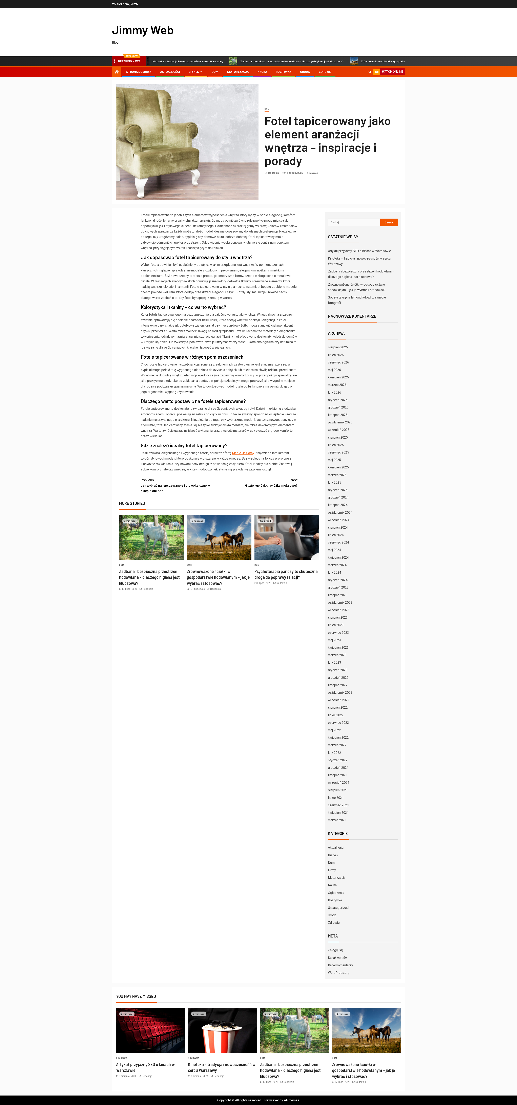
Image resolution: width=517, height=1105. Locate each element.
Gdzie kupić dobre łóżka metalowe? (271, 482)
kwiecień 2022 (338, 737)
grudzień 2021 (338, 768)
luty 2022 (334, 753)
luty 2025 (334, 482)
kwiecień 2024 (338, 557)
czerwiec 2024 (338, 542)
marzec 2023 (337, 655)
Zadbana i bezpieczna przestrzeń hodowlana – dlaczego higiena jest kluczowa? (252, 61)
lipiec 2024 (336, 535)
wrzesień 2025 (338, 430)
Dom (215, 71)
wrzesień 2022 (338, 700)
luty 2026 (334, 392)
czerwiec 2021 (338, 805)
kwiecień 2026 (338, 377)
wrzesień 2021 (338, 782)
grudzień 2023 (338, 587)
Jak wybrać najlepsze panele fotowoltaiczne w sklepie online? (175, 485)
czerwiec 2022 (338, 723)
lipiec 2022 (336, 715)
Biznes (194, 71)
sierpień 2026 (338, 347)
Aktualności (170, 71)
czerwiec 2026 (338, 362)
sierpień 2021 (338, 790)
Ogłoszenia (336, 893)
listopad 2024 (338, 505)
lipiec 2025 (336, 445)
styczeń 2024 (338, 580)
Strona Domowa (138, 71)
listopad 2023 (338, 595)
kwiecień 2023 (338, 647)
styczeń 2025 (338, 490)
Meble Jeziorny (243, 453)
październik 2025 (340, 422)
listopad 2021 (338, 775)
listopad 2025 (338, 415)
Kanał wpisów (338, 958)
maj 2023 (334, 640)
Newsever (271, 1100)
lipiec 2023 (336, 625)
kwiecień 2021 (338, 813)
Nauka (262, 71)
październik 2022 (340, 692)
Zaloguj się (335, 950)
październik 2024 (340, 512)
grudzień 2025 (338, 407)
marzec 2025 (337, 475)
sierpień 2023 (338, 617)
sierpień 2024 (338, 527)
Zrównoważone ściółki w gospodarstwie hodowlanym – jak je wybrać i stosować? (373, 61)
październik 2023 (340, 602)
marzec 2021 (337, 820)
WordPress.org (338, 973)
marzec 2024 (337, 565)
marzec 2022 (337, 745)
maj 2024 (334, 550)
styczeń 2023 (338, 670)
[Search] (369, 72)
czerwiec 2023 (338, 633)
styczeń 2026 (338, 400)
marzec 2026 (337, 385)
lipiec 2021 (336, 798)
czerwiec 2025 (338, 452)
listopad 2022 (338, 685)
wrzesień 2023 (338, 610)
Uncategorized (338, 908)
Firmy (332, 870)
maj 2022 (334, 730)
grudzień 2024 (338, 497)
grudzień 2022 (338, 678)
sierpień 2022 (338, 707)
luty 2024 (334, 572)
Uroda (305, 71)
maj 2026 (334, 370)
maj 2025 (334, 460)
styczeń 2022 (338, 760)
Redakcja (273, 173)
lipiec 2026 (336, 355)
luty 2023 (334, 662)
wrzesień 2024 (338, 520)
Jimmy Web (143, 29)
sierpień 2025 (338, 437)
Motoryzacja (238, 71)
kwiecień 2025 (338, 467)
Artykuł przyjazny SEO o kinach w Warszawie (359, 251)
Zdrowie (325, 71)
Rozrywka (283, 71)
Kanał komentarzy (340, 965)
